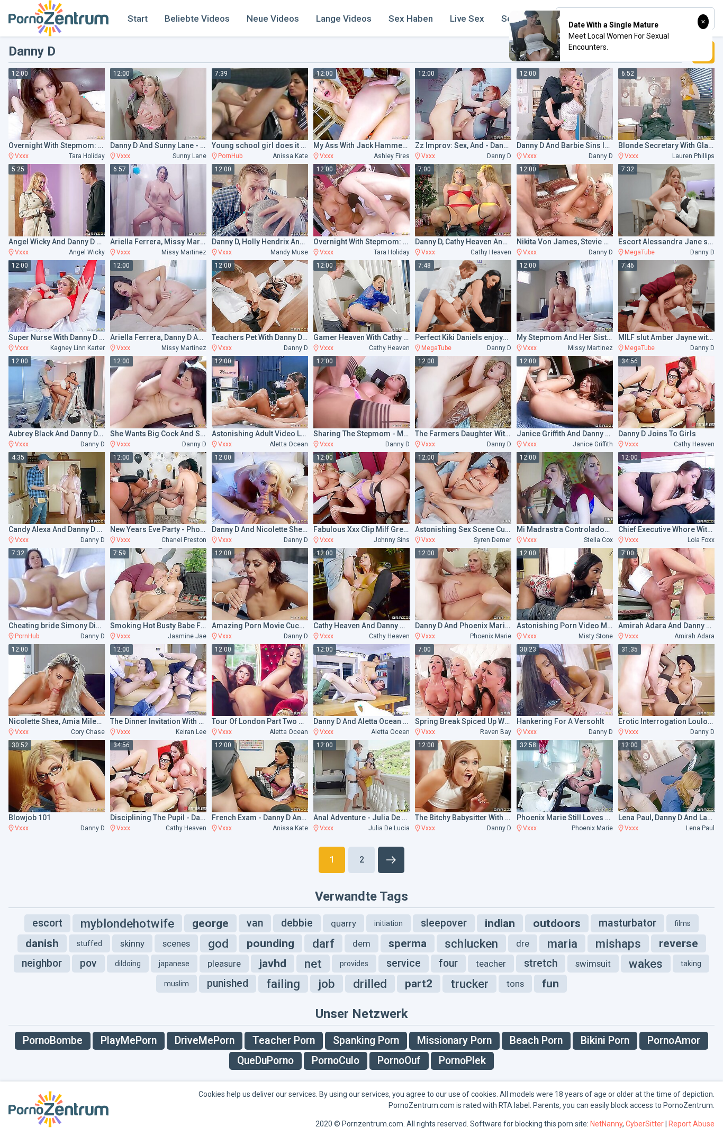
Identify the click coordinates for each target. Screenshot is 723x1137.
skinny (132, 943)
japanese (174, 963)
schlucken (471, 943)
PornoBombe (53, 1040)
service (403, 963)
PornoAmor (673, 1040)
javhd (272, 963)
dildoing (128, 963)
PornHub (230, 156)
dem (361, 943)
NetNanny (606, 1124)
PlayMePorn (129, 1040)
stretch (540, 963)
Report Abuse (691, 1124)
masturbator (627, 923)
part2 (418, 983)
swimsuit (593, 963)
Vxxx (22, 156)
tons (515, 983)
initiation (388, 923)
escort (47, 923)
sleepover (444, 923)
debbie (297, 923)
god (218, 943)
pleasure (224, 963)
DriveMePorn (204, 1040)
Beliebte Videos (197, 18)
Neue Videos (273, 18)
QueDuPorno (265, 1061)
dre (522, 943)
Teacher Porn (283, 1040)
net (313, 963)
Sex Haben (410, 18)
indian (500, 923)
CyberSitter (645, 1124)
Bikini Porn (605, 1040)
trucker (469, 984)
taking (691, 963)
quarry (343, 923)
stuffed (89, 943)
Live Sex (467, 18)
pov (88, 963)
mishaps (618, 943)
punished (227, 983)
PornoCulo (335, 1061)
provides (354, 963)
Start (138, 18)
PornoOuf (399, 1061)
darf (323, 943)
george (210, 923)
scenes (176, 943)
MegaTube (640, 252)
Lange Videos (344, 18)
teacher (491, 963)
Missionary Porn (454, 1040)
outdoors (557, 923)
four (448, 963)
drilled (370, 984)
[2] (391, 860)
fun (550, 983)
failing (283, 984)
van (255, 923)
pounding (270, 943)
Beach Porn (536, 1040)
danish (42, 943)
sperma (407, 943)
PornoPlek (462, 1061)
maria (562, 943)
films (682, 923)
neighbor (42, 963)
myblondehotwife (127, 923)
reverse (678, 943)
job (326, 984)
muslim (176, 983)
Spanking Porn (366, 1040)
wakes (646, 963)
